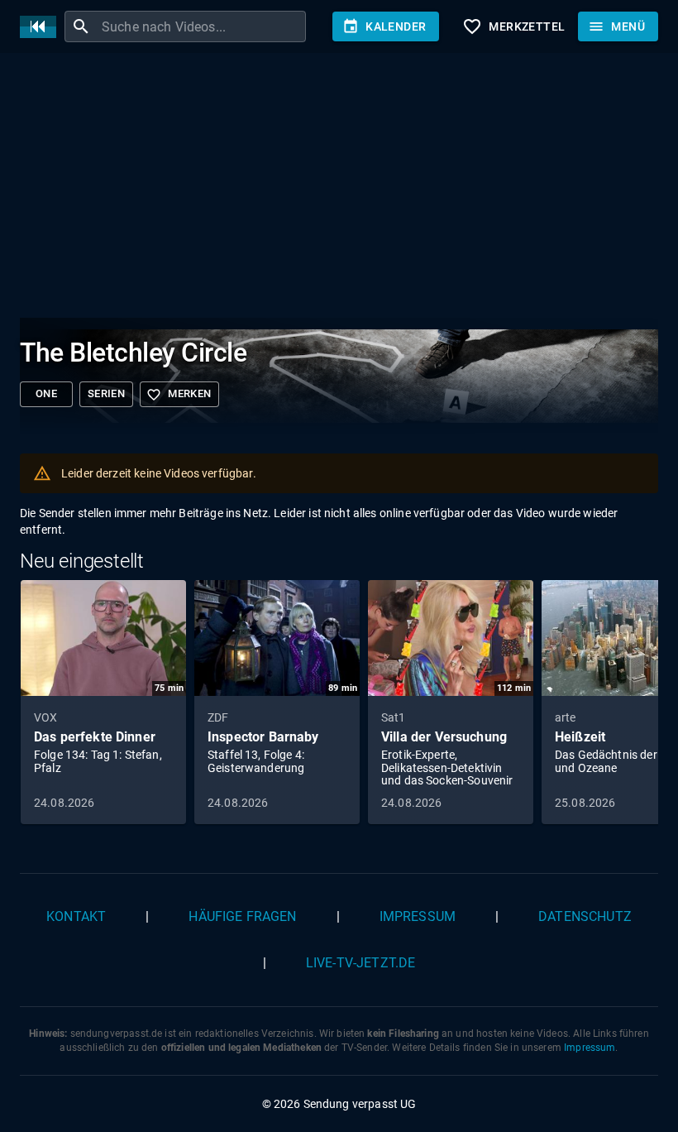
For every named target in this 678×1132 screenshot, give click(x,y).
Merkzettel (513, 26)
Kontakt (76, 916)
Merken (178, 394)
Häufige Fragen (242, 916)
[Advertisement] (339, 189)
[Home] (42, 27)
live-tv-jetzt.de (360, 963)
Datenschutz (585, 916)
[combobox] (202, 26)
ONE (46, 393)
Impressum (418, 916)
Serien (106, 393)
